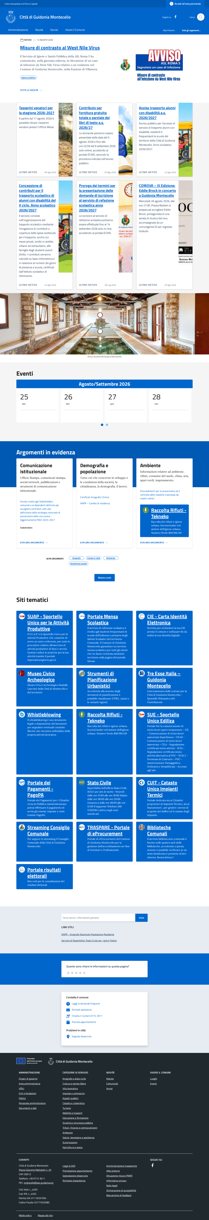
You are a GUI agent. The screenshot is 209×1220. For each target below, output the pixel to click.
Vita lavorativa (70, 1088)
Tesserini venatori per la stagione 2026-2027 (36, 110)
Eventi (153, 1083)
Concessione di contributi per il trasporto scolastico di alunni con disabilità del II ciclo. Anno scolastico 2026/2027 (37, 198)
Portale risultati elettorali (48, 872)
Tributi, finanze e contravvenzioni (80, 1128)
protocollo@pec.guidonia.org (38, 1183)
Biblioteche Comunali (168, 830)
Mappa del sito (45, 1215)
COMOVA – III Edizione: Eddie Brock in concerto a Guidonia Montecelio (157, 190)
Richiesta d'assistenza (74, 1180)
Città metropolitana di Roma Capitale (21, 3)
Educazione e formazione (75, 1118)
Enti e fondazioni (27, 1093)
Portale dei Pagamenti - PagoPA (48, 788)
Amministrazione (18, 30)
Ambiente (68, 1132)
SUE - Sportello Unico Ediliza (168, 717)
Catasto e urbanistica (74, 1103)
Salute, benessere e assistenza (78, 1137)
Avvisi (109, 1088)
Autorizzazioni (70, 1142)
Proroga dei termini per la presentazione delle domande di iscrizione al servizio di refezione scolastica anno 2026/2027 (97, 198)
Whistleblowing (44, 714)
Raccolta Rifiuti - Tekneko (168, 513)
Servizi (54, 30)
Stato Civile (99, 782)
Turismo (67, 1108)
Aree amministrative (29, 1083)
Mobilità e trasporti (72, 1113)
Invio (141, 918)
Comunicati (112, 1083)
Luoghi (153, 1078)
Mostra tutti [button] (104, 577)
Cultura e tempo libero (74, 1083)
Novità (39, 30)
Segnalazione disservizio (75, 1176)
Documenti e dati (28, 1108)
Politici (22, 1098)
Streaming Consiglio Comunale (48, 830)
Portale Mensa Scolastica (108, 619)
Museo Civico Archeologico (48, 676)
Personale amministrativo (32, 1103)
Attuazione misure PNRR (119, 1176)
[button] (200, 17)
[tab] (102, 425)
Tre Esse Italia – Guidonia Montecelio (168, 679)
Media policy (25, 1215)
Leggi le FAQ (69, 1166)
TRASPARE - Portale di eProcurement (108, 830)
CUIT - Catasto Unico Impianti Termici (168, 788)
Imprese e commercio (74, 1093)
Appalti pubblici (70, 1098)
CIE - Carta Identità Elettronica (168, 619)
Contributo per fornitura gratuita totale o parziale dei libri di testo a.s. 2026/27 (94, 117)
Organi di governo (28, 1078)
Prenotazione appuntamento (77, 1171)
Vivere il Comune (75, 30)
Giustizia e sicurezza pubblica (78, 1123)
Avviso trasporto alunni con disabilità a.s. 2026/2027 (157, 112)
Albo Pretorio (169, 30)
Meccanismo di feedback (118, 1195)
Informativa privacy (116, 1180)
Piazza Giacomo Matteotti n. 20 (35, 1170)
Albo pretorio (113, 1171)
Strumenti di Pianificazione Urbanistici (108, 679)
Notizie (110, 1078)
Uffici (21, 1088)
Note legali (112, 1185)
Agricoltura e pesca (72, 1147)
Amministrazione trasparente (121, 1166)
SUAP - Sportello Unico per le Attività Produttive (48, 622)
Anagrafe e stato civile (74, 1078)
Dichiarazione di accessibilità (121, 1190)
